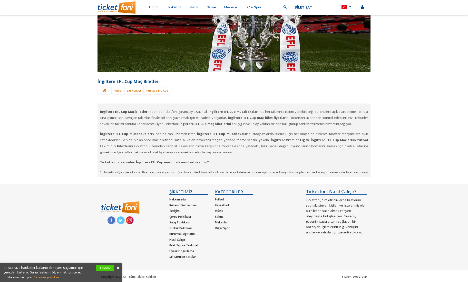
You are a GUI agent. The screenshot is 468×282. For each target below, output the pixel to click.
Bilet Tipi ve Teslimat (183, 245)
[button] (346, 7)
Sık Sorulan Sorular (182, 257)
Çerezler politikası (47, 277)
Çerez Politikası (180, 217)
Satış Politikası (179, 222)
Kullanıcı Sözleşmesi (183, 205)
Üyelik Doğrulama (181, 251)
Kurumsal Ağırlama (182, 234)
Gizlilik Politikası (180, 228)
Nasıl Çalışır (177, 240)
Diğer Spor (222, 228)
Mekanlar (221, 222)
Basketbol (222, 205)
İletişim (174, 211)
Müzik (219, 211)
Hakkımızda (177, 199)
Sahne (219, 217)
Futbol (118, 90)
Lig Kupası (134, 90)
